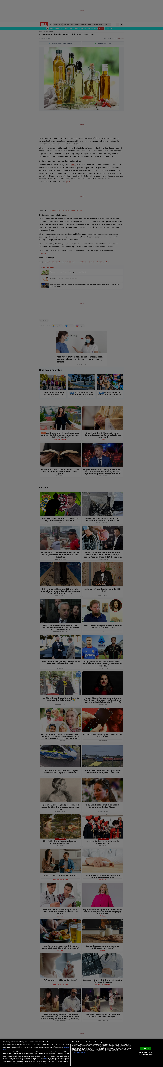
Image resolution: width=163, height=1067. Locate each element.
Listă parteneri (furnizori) (78, 1052)
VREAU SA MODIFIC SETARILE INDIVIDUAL (146, 1053)
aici (45, 1058)
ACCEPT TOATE (146, 1048)
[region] (81, 1053)
